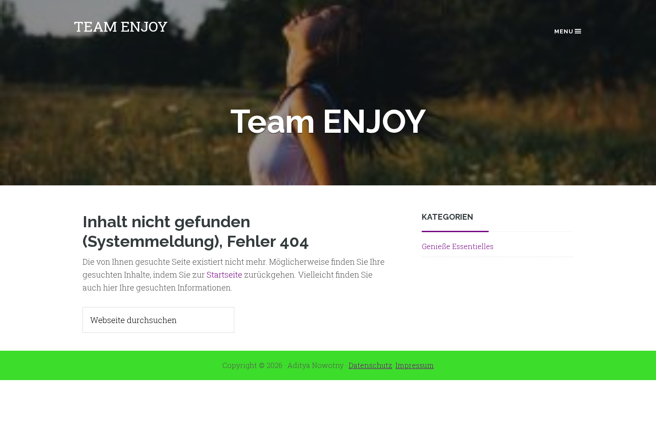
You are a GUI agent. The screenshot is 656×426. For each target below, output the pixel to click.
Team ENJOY (121, 26)
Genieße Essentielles (458, 246)
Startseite (224, 274)
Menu (563, 31)
